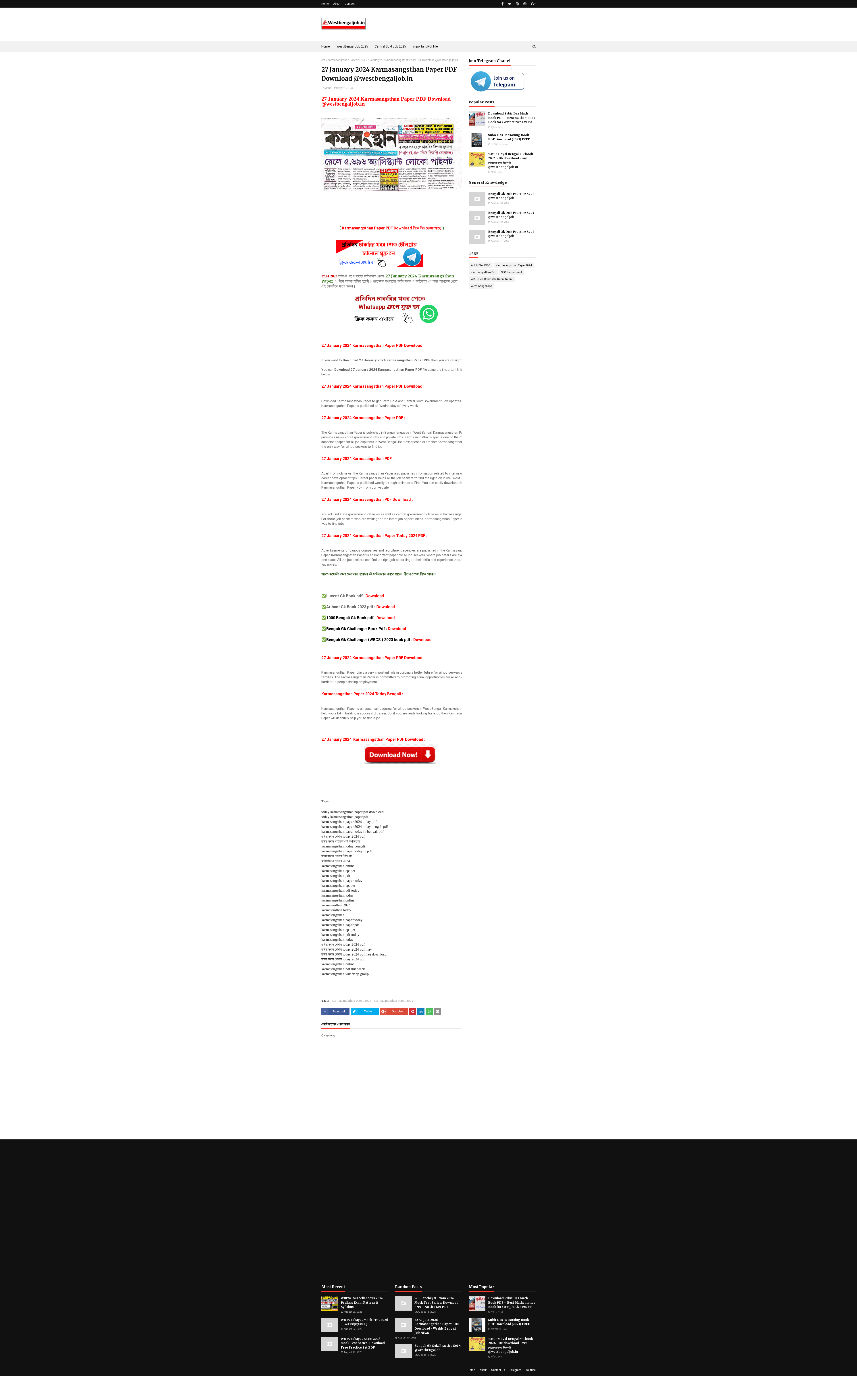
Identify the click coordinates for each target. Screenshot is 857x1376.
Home (325, 3)
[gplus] (533, 4)
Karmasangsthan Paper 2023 (351, 1000)
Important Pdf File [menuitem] (425, 46)
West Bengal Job (481, 286)
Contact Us (498, 1370)
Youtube (531, 1370)
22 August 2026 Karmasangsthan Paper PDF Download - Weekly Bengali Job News (436, 1326)
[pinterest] (525, 4)
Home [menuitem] (325, 46)
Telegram (515, 1370)
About (336, 3)
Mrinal (328, 88)
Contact (350, 3)
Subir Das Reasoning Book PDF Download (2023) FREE (509, 137)
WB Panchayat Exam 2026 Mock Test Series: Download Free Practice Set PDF (363, 1343)
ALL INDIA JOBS (480, 265)
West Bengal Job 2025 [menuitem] (352, 46)
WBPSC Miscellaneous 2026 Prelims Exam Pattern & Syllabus (362, 1302)
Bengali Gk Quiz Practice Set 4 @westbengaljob (511, 196)
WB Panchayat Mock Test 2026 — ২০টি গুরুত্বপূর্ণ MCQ (364, 1322)
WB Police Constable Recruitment (492, 279)
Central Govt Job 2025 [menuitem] (390, 46)
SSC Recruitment (511, 272)
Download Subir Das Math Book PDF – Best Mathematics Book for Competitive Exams (511, 118)
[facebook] (502, 4)
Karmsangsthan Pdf (483, 272)
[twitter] (509, 4)
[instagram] (517, 4)
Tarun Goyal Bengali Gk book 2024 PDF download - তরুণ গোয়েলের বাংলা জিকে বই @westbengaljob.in (510, 160)
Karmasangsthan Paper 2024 (346, 60)
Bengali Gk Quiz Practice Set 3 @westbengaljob (511, 215)
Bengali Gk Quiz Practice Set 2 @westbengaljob (511, 234)
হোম (323, 60)
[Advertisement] (354, 1212)
